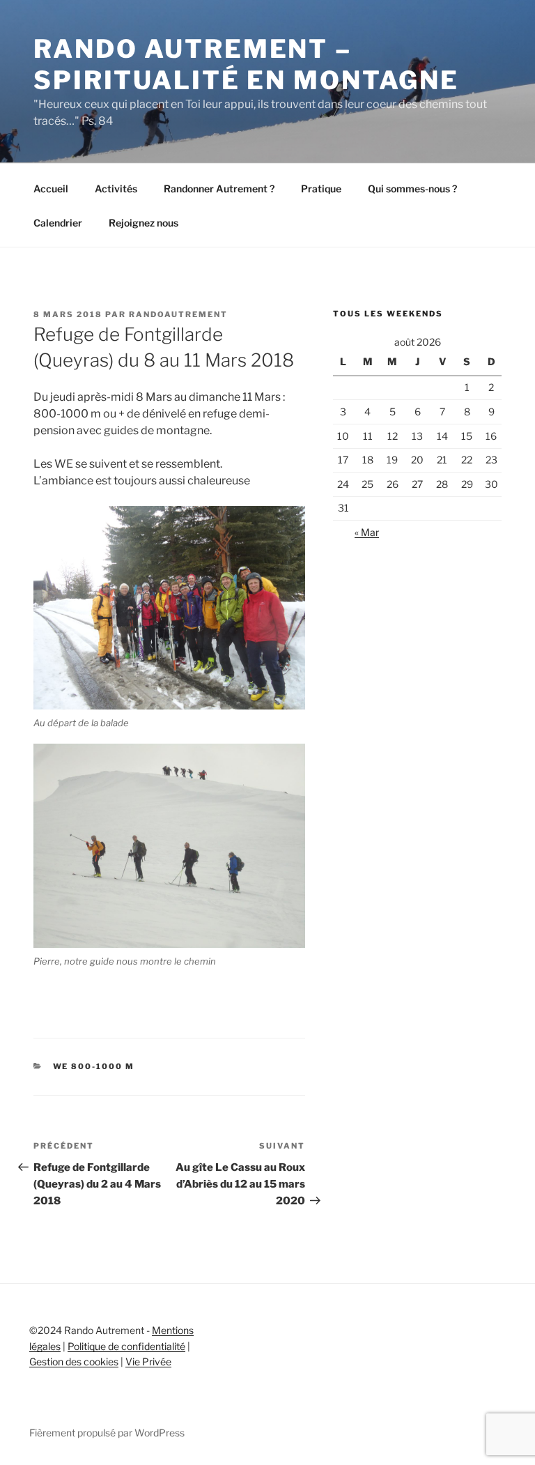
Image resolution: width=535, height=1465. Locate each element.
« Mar (367, 532)
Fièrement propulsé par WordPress (107, 1433)
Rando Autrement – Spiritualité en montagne (246, 64)
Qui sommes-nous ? (412, 188)
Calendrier (57, 223)
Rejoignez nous (143, 223)
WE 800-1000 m (94, 1066)
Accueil (50, 188)
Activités (116, 188)
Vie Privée (148, 1361)
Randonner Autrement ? (219, 188)
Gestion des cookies (73, 1361)
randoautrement (178, 314)
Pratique (321, 188)
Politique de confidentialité (126, 1346)
